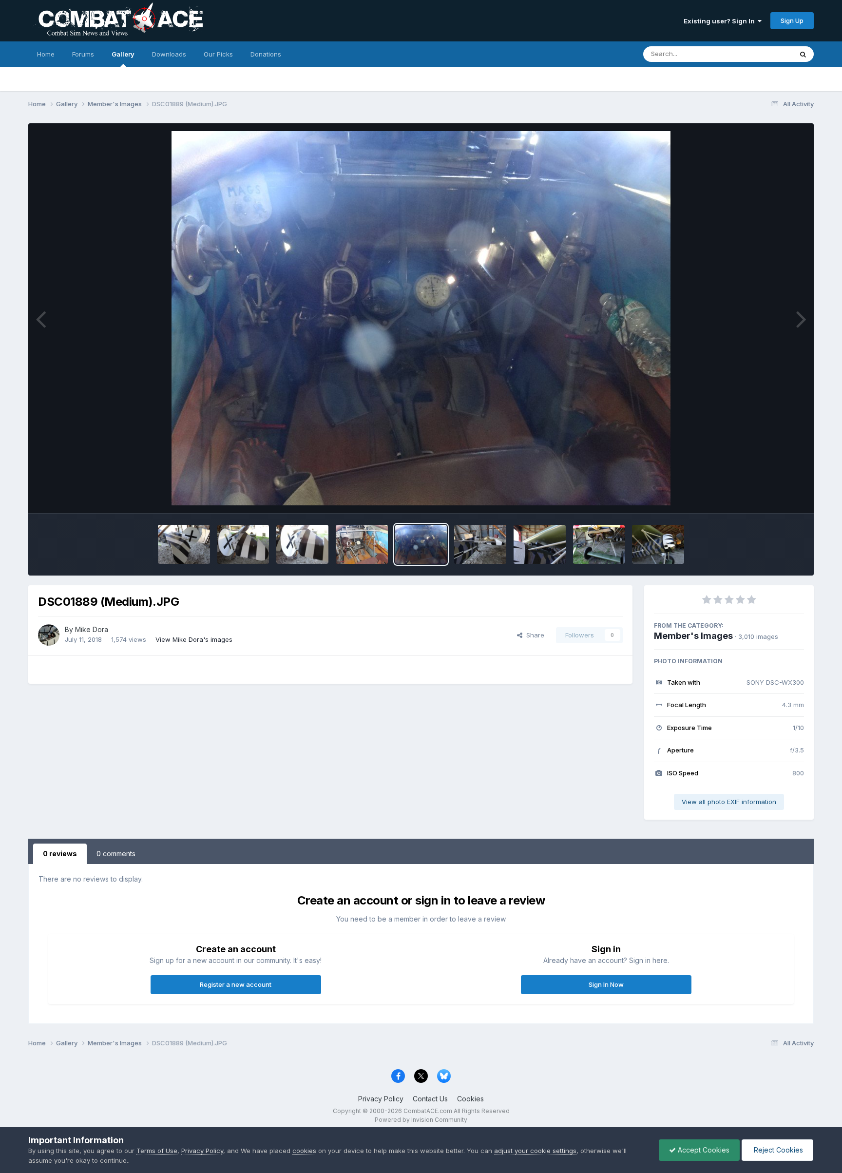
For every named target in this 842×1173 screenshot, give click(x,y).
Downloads (169, 54)
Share (533, 635)
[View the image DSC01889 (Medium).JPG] (421, 544)
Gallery (123, 54)
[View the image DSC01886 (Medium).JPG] (599, 544)
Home (46, 54)
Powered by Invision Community (421, 1119)
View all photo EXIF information (729, 802)
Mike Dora (91, 629)
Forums (83, 54)
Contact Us (430, 1099)
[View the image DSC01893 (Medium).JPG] (184, 544)
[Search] (803, 54)
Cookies (470, 1099)
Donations (265, 54)
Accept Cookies (702, 1150)
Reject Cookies (777, 1150)
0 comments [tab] (115, 853)
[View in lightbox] (421, 318)
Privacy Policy (380, 1099)
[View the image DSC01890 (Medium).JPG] (362, 544)
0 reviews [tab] (60, 853)
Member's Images (693, 636)
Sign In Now (606, 984)
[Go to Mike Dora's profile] (48, 635)
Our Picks (218, 54)
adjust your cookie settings (535, 1150)
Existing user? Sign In (721, 21)
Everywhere (762, 54)
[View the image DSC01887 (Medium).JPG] (540, 544)
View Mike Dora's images (193, 639)
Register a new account (235, 984)
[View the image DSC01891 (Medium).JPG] (302, 544)
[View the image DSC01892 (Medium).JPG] (243, 544)
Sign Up (792, 20)
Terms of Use (156, 1150)
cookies (304, 1150)
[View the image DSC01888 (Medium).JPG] (480, 544)
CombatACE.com (427, 1111)
